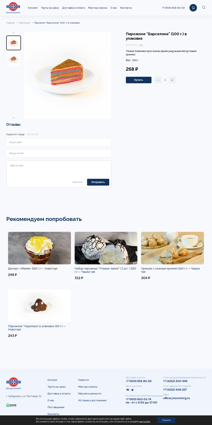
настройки (144, 421)
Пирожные (24, 23)
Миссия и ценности (89, 393)
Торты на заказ (50, 7)
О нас (113, 7)
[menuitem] (13, 43)
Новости (83, 379)
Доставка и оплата (73, 7)
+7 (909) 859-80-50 (173, 7)
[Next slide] (13, 117)
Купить (62, 279)
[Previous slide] (13, 33)
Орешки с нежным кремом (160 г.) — (166, 268)
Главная (10, 23)
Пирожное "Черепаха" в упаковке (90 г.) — (37, 326)
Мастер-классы (97, 7)
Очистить (77, 182)
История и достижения (92, 400)
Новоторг (14, 329)
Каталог (33, 7)
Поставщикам (55, 407)
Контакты (126, 7)
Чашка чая (88, 271)
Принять (166, 420)
